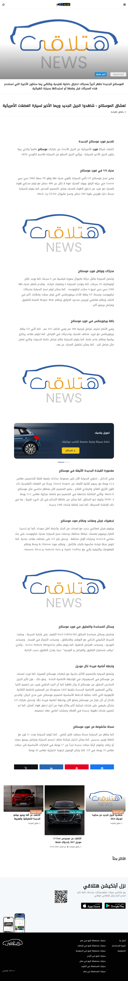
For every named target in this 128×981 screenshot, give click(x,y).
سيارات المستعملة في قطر (94, 971)
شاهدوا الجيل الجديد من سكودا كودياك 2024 (107, 817)
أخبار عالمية (100, 74)
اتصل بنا (122, 940)
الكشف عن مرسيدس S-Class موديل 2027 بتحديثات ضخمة (67, 840)
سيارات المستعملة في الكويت (93, 966)
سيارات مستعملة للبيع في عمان (92, 961)
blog (63, 4)
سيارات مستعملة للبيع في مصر (93, 940)
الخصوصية (122, 951)
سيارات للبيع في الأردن (96, 956)
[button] (67, 462)
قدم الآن (69, 450)
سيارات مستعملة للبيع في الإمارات (91, 945)
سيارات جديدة (76, 812)
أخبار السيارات (118, 74)
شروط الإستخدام (119, 945)
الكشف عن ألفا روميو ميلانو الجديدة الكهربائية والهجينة (26, 817)
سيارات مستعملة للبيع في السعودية (91, 951)
